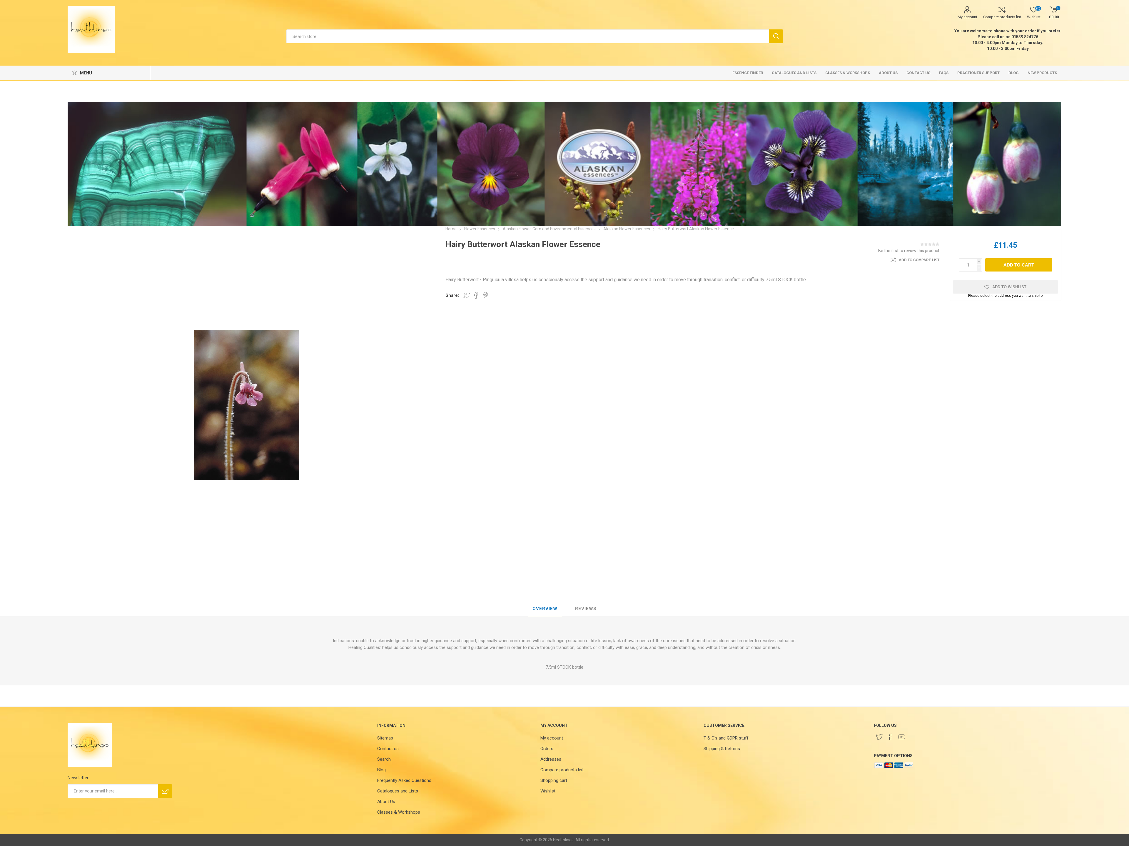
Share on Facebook (476, 295)
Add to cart (1018, 264)
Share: (452, 295)
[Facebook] (890, 737)
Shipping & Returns (722, 748)
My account (967, 17)
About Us (386, 801)
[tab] (545, 609)
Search (776, 36)
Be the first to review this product (908, 250)
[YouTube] (901, 737)
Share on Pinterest (485, 295)
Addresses (550, 759)
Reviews (586, 608)
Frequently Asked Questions (404, 780)
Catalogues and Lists (397, 791)
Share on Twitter (466, 295)
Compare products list (1002, 17)
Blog (381, 769)
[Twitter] (879, 737)
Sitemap (385, 738)
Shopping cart (553, 780)
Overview (544, 608)
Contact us (388, 748)
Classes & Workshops (398, 812)
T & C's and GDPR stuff (726, 738)
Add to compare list (919, 260)
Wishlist (547, 791)
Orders (546, 748)
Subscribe (165, 791)
